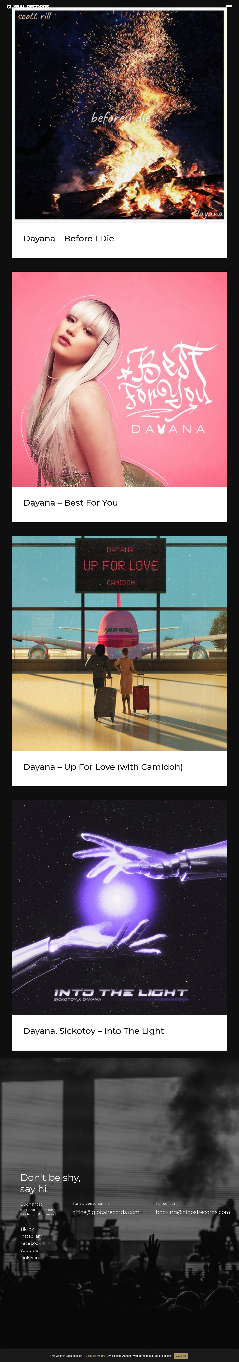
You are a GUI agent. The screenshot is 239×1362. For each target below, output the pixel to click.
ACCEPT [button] (181, 1356)
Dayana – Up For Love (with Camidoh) (103, 767)
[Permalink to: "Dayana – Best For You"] (119, 379)
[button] (229, 6)
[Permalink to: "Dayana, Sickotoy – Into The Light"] (119, 907)
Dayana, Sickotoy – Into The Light (93, 1031)
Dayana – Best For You (70, 502)
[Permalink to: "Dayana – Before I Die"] (119, 115)
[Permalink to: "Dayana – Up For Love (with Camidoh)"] (119, 643)
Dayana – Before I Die (68, 238)
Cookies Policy (95, 1355)
